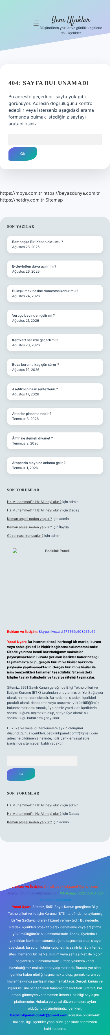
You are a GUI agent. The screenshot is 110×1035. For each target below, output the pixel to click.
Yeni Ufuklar (71, 20)
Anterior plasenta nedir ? (31, 414)
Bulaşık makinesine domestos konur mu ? (45, 291)
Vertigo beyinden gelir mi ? (33, 315)
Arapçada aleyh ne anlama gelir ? (38, 463)
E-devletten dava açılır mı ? (34, 266)
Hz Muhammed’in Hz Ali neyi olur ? (34, 502)
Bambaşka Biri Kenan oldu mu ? (37, 242)
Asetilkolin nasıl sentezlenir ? (35, 389)
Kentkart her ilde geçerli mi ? (35, 340)
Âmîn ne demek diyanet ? (32, 438)
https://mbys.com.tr (21, 193)
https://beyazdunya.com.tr (71, 193)
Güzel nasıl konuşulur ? (25, 535)
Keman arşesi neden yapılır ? (29, 519)
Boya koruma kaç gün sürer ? (35, 364)
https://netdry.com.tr (22, 200)
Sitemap (54, 200)
